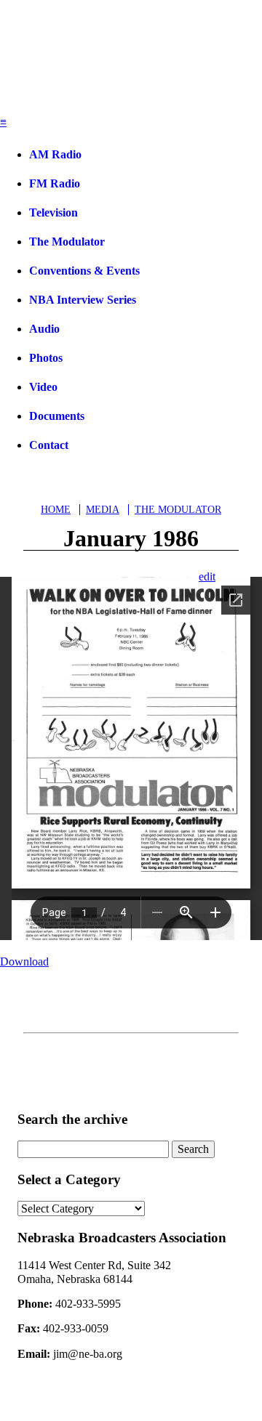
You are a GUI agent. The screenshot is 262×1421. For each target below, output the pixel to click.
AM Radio (55, 154)
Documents (56, 416)
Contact (48, 445)
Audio (44, 329)
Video (43, 387)
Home (56, 509)
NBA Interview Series (82, 299)
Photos (46, 358)
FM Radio (54, 183)
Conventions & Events (84, 270)
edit (207, 576)
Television (53, 212)
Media (102, 509)
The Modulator (67, 241)
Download (24, 961)
